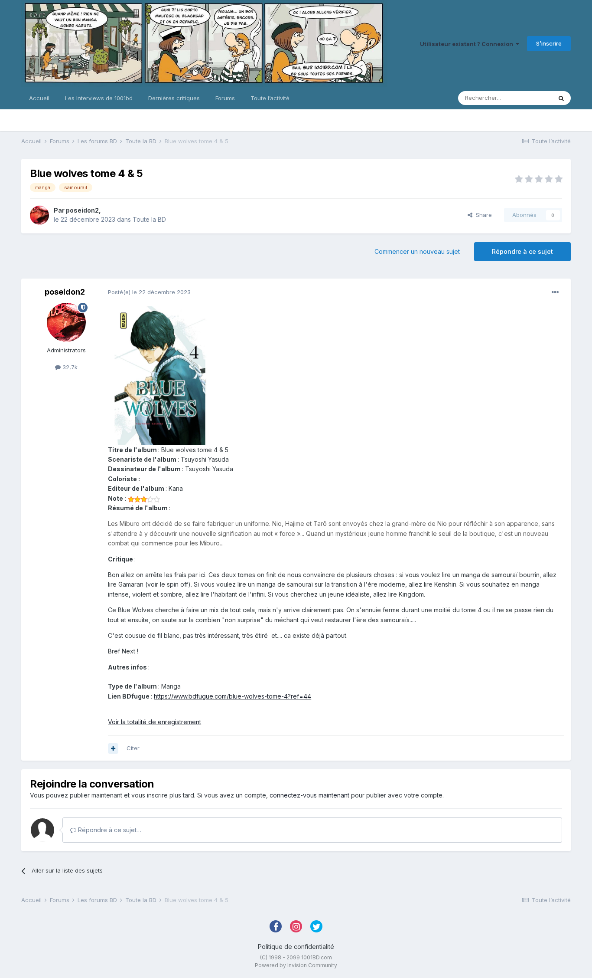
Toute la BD (149, 219)
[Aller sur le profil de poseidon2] (39, 215)
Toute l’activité (269, 98)
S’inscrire (549, 43)
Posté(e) (149, 292)
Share (482, 214)
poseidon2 (82, 210)
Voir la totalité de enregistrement (154, 721)
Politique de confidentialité (296, 946)
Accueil (39, 98)
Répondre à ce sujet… (108, 830)
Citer (133, 748)
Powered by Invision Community (296, 965)
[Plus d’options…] (555, 292)
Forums (225, 98)
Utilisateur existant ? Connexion (468, 43)
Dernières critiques (174, 98)
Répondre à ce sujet (522, 251)
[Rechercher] (561, 98)
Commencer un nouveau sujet (417, 251)
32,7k (69, 367)
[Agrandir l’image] (160, 375)
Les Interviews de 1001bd (99, 98)
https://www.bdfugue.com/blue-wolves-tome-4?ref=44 (232, 696)
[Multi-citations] (113, 748)
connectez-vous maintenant (309, 795)
